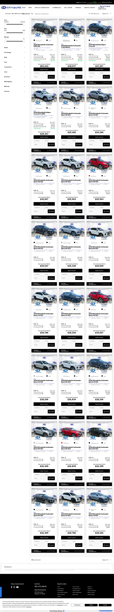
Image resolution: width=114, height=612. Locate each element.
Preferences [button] (28, 606)
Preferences (77, 605)
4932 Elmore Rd (107, 2)
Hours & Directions (102, 8)
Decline (91, 605)
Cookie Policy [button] (60, 605)
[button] (55, 27)
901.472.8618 (81, 2)
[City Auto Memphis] (11, 7)
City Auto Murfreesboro (37, 82)
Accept (105, 605)
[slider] (5, 24)
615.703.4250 (52, 82)
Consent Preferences (1, 592)
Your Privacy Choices (56, 611)
